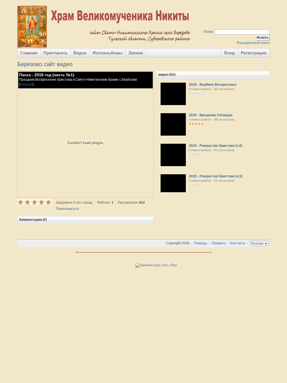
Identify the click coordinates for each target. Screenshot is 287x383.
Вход (229, 53)
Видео (80, 53)
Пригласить (55, 53)
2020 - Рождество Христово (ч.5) (215, 176)
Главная (29, 53)
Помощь (200, 243)
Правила (219, 243)
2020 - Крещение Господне (211, 115)
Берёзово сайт (36, 64)
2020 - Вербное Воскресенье (213, 85)
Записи (135, 53)
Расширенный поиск (253, 43)
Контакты (237, 243)
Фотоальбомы (107, 53)
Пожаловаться (67, 209)
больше (26, 84)
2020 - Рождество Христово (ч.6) (215, 146)
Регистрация (254, 53)
